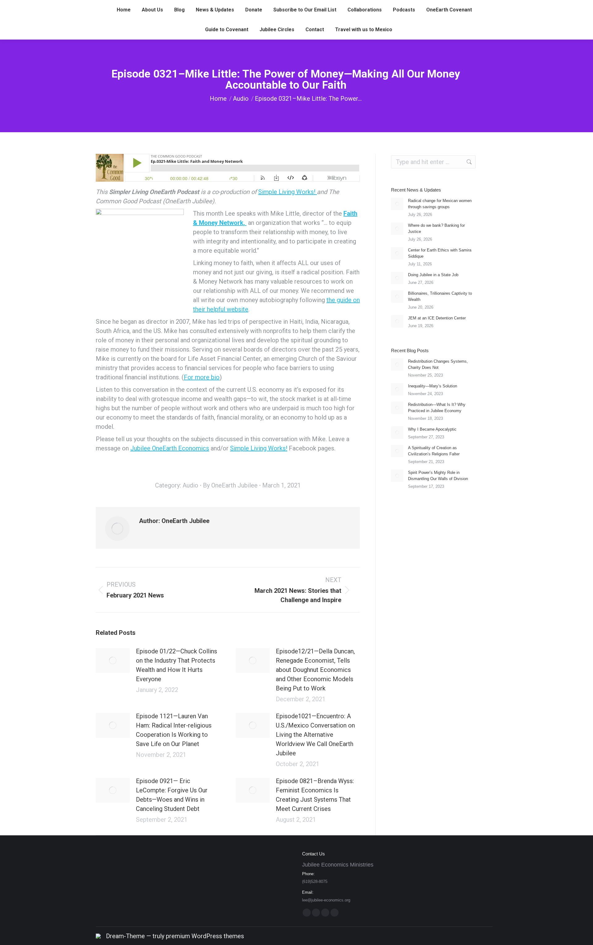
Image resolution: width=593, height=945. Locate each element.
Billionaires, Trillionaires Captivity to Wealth (440, 296)
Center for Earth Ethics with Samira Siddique (439, 253)
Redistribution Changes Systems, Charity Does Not (438, 364)
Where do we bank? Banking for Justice (436, 228)
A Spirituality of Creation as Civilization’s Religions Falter (434, 450)
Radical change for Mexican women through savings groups (440, 203)
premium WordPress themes (205, 936)
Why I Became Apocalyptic (432, 429)
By (230, 485)
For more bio (202, 377)
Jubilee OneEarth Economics (169, 448)
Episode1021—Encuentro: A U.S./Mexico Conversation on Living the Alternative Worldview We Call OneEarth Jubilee (315, 734)
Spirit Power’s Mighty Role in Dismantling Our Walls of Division (438, 475)
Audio (190, 485)
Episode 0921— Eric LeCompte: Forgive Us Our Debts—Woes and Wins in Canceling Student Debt (172, 794)
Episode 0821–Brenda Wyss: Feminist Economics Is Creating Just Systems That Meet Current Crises (315, 794)
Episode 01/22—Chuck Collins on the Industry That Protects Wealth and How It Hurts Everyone (176, 665)
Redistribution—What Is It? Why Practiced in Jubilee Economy (436, 407)
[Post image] (113, 660)
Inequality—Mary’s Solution (432, 386)
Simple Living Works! (287, 192)
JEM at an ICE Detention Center (437, 318)
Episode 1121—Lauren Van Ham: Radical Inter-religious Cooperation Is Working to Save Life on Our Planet (174, 730)
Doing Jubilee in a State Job (433, 274)
